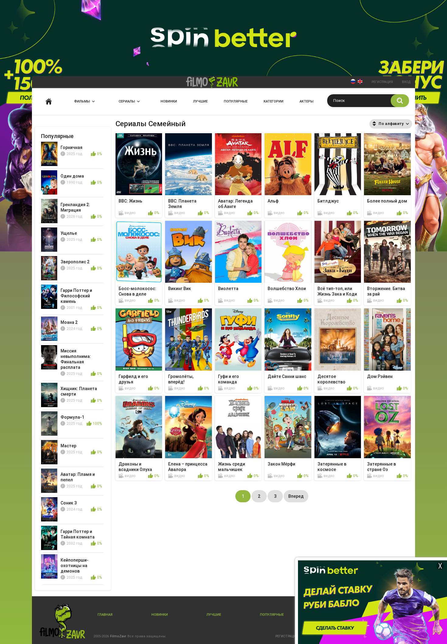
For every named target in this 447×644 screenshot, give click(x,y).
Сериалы (127, 101)
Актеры (307, 101)
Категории (273, 101)
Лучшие (200, 101)
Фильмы (82, 101)
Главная (48, 101)
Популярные (236, 101)
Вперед (296, 496)
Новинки (169, 101)
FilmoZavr (118, 636)
